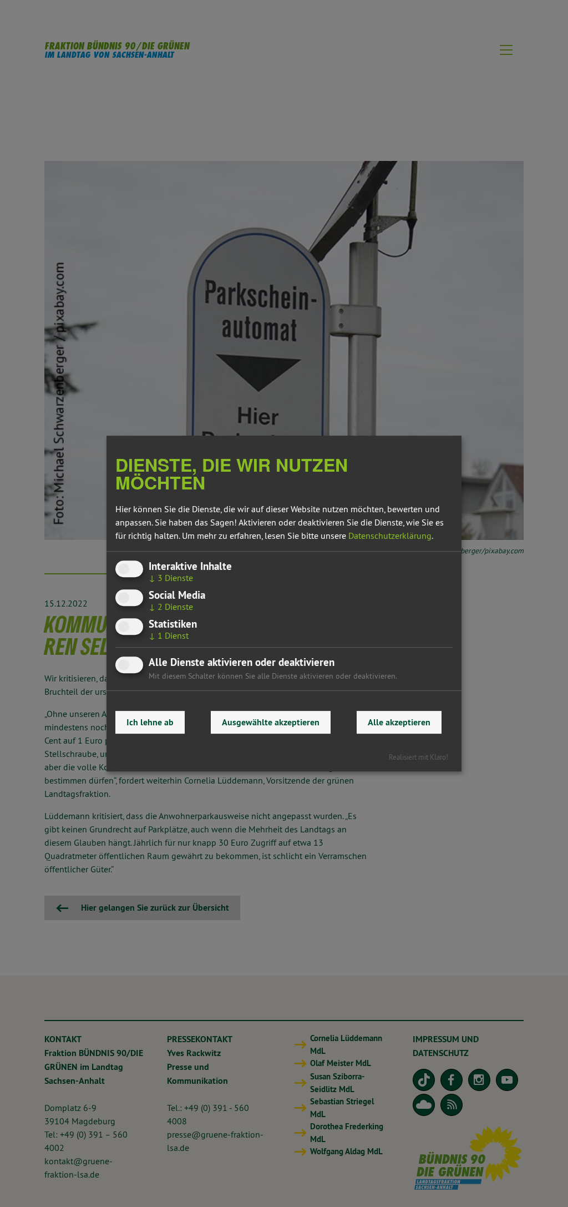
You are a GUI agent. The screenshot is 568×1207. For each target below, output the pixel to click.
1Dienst (169, 635)
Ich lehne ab (150, 722)
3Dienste (171, 577)
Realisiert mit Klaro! (418, 757)
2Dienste (171, 606)
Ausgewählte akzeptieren (271, 722)
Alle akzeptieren (399, 722)
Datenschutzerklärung (390, 535)
